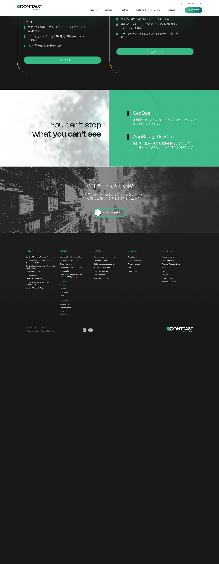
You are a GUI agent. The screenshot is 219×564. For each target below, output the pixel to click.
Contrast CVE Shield (33, 271)
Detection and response (69, 260)
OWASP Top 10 (168, 278)
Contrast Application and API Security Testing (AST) (40, 267)
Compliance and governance (71, 267)
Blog (164, 267)
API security (64, 271)
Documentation (168, 260)
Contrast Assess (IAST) (35, 279)
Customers (140, 10)
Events (164, 271)
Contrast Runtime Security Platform (40, 257)
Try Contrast (193, 10)
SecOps (63, 285)
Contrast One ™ (32, 275)
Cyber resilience (66, 264)
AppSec (63, 288)
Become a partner (101, 271)
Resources (173, 10)
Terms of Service (47, 331)
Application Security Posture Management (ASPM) (71, 276)
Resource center (168, 257)
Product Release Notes (171, 264)
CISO (62, 296)
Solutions (109, 10)
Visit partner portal (101, 278)
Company (155, 10)
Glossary (165, 275)
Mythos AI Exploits (169, 282)
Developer (64, 292)
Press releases (134, 264)
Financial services (66, 308)
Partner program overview (104, 257)
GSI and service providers (104, 264)
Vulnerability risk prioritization (71, 257)
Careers (131, 267)
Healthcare (64, 311)
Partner (124, 10)
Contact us (192, 3)
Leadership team (134, 260)
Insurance (64, 315)
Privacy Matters (32, 331)
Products (93, 10)
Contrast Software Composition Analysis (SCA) (38, 283)
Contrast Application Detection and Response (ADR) (39, 261)
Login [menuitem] (180, 3)
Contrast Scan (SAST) (34, 288)
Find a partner (99, 275)
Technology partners (102, 267)
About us (131, 257)
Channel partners (101, 260)
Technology (64, 304)
